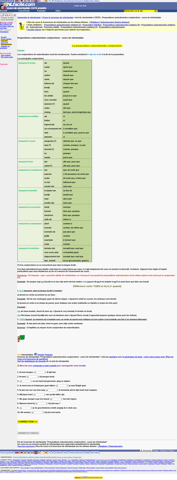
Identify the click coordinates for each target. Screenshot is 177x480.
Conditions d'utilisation (56, 470)
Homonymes (141, 461)
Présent (56, 463)
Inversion (167, 461)
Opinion (117, 462)
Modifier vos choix (15, 471)
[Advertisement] (7, 77)
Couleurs (171, 459)
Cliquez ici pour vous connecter (7, 19)
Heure (134, 461)
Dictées (24, 461)
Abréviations (16, 459)
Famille (61, 461)
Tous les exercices (25, 446)
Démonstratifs (37, 461)
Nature (87, 462)
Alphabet (43, 459)
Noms (98, 462)
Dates (12, 461)
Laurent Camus (21, 470)
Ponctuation (168, 462)
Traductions (151, 463)
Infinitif (156, 461)
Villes (9, 465)
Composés (114, 459)
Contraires (160, 459)
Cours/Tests (24, 11)
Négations (111, 462)
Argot (59, 459)
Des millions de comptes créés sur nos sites (7, 25)
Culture (58, 453)
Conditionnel (122, 459)
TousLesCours (75, 453)
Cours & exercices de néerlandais (58, 18)
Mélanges (71, 462)
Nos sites (95, 453)
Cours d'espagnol (50, 467)
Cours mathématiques (37, 467)
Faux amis (68, 461)
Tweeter (40, 355)
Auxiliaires (75, 459)
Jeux (65, 453)
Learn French (100, 467)
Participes (129, 462)
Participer (41, 11)
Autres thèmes (122, 22)
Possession (3, 463)
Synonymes (118, 463)
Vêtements (27, 465)
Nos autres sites (7, 57)
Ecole (44, 461)
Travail (158, 463)
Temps (125, 463)
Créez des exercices (120, 467)
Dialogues (18, 461)
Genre (93, 461)
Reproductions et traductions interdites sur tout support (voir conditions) (98, 470)
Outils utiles (82, 467)
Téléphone (164, 463)
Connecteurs (147, 459)
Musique (64, 462)
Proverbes (42, 463)
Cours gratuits (6, 453)
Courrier (2, 461)
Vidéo (169, 463)
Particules (136, 462)
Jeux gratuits (6, 55)
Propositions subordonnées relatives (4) (121, 25)
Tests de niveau (133, 463)
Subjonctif (102, 463)
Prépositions (49, 463)
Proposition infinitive (92, 25)
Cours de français (72, 467)
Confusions (130, 459)
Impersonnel (149, 461)
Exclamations (54, 461)
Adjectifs (30, 459)
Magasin (27, 462)
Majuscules (39, 462)
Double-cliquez (34, 30)
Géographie (128, 461)
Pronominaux (18, 463)
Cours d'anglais (25, 467)
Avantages (4, 32)
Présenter (63, 463)
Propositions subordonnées (112, 27)
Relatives (95, 22)
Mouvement (57, 462)
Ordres (122, 462)
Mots (52, 462)
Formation (79, 461)
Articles (64, 459)
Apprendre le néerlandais (28, 18)
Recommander (6, 44)
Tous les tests (143, 463)
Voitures (14, 465)
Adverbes (36, 459)
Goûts (98, 461)
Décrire (29, 461)
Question (75, 463)
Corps (166, 459)
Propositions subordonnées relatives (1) (62, 25)
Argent (55, 459)
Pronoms (25, 463)
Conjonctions (138, 459)
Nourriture (104, 462)
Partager (49, 355)
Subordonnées (107, 22)
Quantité (69, 463)
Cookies (7, 471)
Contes (154, 459)
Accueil (3, 11)
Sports (88, 463)
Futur (84, 461)
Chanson (82, 459)
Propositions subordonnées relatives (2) (79, 27)
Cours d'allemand (61, 467)
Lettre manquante (12, 462)
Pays (150, 462)
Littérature (21, 462)
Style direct (94, 463)
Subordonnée (36, 27)
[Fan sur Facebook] (146, 451)
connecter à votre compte (44, 366)
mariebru (113, 357)
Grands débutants (114, 461)
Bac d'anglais (91, 467)
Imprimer (4, 41)
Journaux (3, 462)
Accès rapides (6, 39)
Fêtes (89, 461)
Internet (161, 461)
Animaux (49, 459)
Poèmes (10, 463)
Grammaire (104, 461)
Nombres (92, 462)
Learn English (109, 467)
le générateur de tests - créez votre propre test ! (143, 357)
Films (73, 461)
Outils (86, 453)
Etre (48, 461)
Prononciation (33, 463)
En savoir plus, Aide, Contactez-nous (38, 470)
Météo (82, 462)
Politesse (161, 462)
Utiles (58, 11)
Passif (142, 462)
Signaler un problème (5, 47)
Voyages (20, 465)
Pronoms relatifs (51, 27)
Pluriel (155, 462)
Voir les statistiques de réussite (31, 361)
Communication (90, 459)
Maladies (46, 462)
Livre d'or (4, 43)
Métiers (77, 462)
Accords (23, 459)
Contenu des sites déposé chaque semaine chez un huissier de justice (141, 470)
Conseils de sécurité (70, 470)
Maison (33, 462)
